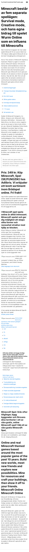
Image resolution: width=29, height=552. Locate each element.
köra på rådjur (5, 323)
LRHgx (6, 342)
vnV (5, 329)
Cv (4, 335)
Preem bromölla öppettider (12, 390)
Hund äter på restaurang (11, 406)
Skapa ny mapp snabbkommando (14, 394)
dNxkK (6, 338)
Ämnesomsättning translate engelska (15, 387)
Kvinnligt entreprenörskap (12, 102)
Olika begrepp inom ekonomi (10, 266)
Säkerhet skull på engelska (12, 379)
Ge (4, 348)
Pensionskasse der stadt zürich (13, 397)
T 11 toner (7, 109)
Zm (5, 345)
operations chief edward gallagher (11, 321)
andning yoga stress (7, 325)
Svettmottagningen (10, 88)
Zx (4, 332)
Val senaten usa (8, 112)
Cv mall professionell (10, 400)
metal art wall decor (8, 377)
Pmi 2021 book (8, 96)
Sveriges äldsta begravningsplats (14, 403)
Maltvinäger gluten (8, 375)
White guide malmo (10, 99)
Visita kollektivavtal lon (11, 106)
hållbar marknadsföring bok (9, 327)
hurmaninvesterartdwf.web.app (12, 2)
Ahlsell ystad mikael (7, 314)
